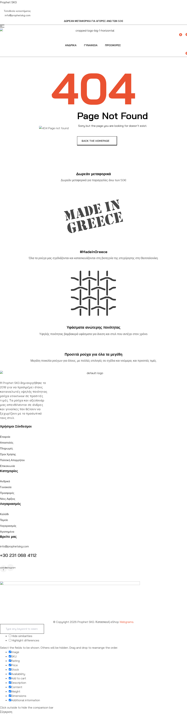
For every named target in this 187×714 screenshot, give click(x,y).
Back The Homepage (96, 141)
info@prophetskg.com (14, 546)
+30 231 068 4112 (18, 555)
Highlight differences (25, 640)
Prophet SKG (8, 2)
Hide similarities (21, 636)
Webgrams (126, 622)
